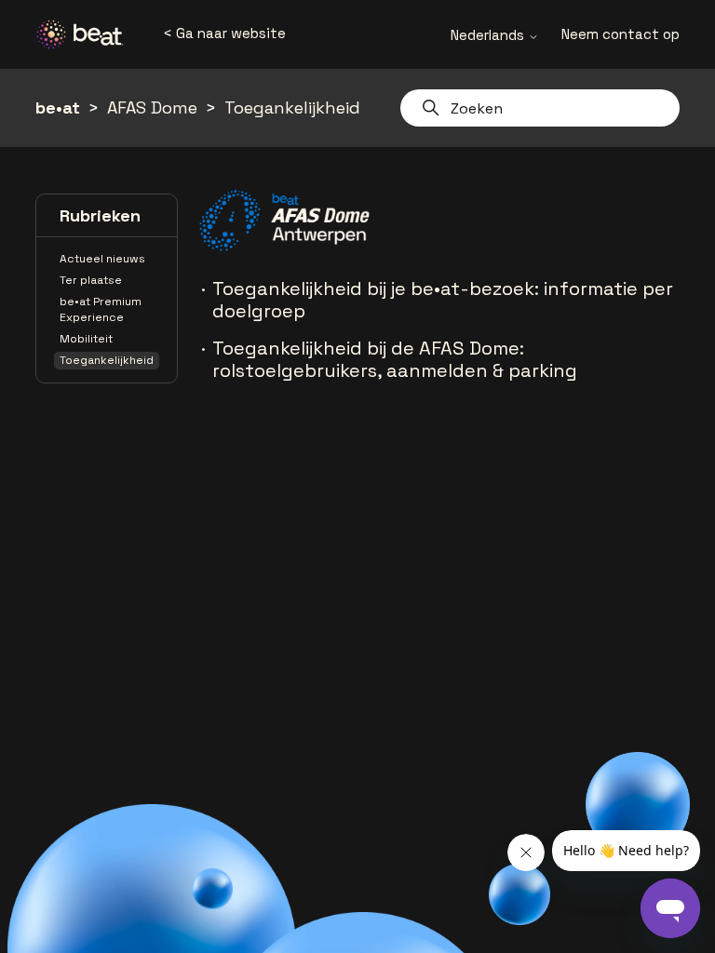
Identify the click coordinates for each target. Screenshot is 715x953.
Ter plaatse (91, 280)
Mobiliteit (86, 338)
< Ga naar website (224, 33)
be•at (57, 107)
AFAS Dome (152, 107)
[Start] (86, 34)
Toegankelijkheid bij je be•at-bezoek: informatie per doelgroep (442, 299)
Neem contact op (620, 34)
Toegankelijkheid (292, 107)
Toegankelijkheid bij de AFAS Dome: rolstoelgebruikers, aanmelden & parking (394, 359)
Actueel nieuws (102, 258)
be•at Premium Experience (101, 309)
